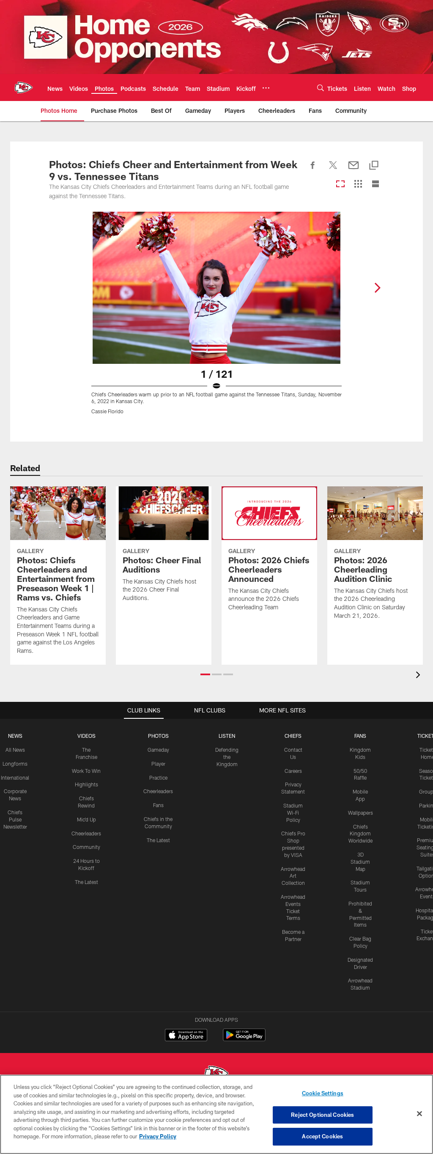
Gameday (158, 750)
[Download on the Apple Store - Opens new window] (186, 1036)
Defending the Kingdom (226, 757)
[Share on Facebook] (313, 170)
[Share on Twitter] (333, 170)
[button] (205, 674)
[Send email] (353, 170)
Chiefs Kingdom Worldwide (360, 834)
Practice (158, 777)
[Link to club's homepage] (24, 87)
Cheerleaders (86, 833)
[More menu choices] (266, 88)
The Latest (86, 882)
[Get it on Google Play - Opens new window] (244, 1039)
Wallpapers (360, 813)
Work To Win (86, 771)
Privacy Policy (157, 1136)
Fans (158, 805)
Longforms (15, 764)
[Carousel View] (340, 184)
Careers (293, 771)
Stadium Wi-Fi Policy (293, 812)
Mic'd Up (86, 819)
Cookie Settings (322, 1093)
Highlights (86, 784)
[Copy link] (374, 165)
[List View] (375, 184)
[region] (216, 1114)
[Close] (419, 1114)
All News (15, 750)
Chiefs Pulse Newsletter (15, 819)
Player (158, 764)
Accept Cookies (322, 1136)
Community (86, 847)
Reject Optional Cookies (322, 1114)
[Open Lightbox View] (216, 318)
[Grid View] (358, 184)
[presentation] (419, 675)
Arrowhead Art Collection (293, 876)
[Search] (320, 87)
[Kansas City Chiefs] (216, 1074)
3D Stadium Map (360, 861)
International (15, 777)
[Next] (377, 288)
